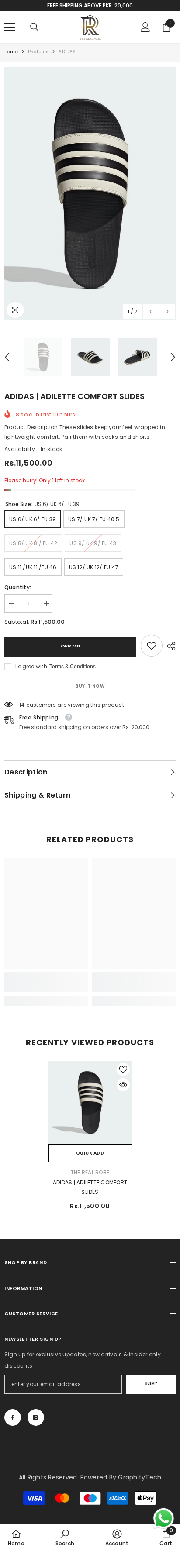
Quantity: (17, 587)
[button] (151, 311)
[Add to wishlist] (123, 1069)
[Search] (34, 27)
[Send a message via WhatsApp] (164, 1518)
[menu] (9, 27)
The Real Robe (90, 1172)
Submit (151, 1384)
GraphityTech (139, 1477)
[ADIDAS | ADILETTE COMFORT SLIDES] (90, 1102)
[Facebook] (12, 1417)
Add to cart (70, 646)
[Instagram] (36, 1417)
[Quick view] (123, 1084)
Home (11, 51)
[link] (152, 646)
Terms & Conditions (72, 667)
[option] (90, 193)
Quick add (90, 1153)
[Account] (145, 27)
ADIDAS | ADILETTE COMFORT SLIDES (90, 1187)
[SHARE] (169, 646)
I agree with (31, 666)
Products (38, 51)
